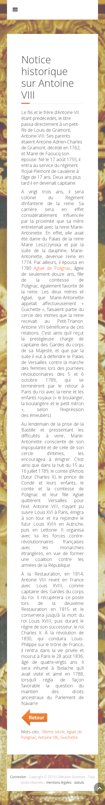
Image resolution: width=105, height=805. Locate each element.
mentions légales (58, 782)
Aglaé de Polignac (52, 268)
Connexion (18, 776)
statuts (79, 782)
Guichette (69, 737)
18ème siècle (53, 731)
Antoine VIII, (48, 737)
